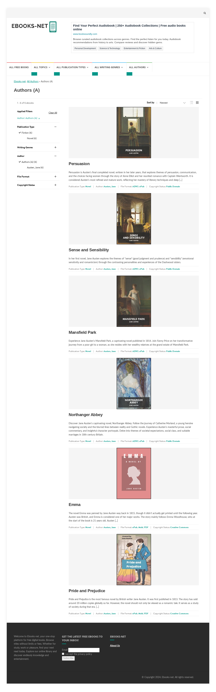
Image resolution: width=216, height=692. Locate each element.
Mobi (140, 527)
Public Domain (173, 186)
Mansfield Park (82, 332)
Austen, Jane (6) (35, 167)
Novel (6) (32, 138)
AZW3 (135, 186)
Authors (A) (47, 81)
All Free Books (19, 67)
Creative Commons (179, 527)
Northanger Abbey (85, 414)
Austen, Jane (110, 186)
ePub (141, 186)
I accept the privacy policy (78, 654)
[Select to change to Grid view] (197, 103)
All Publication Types (71, 67)
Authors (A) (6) (29, 162)
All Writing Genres (107, 67)
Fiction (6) (27, 132)
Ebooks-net (20, 81)
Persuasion (79, 163)
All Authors (137, 67)
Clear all (53, 112)
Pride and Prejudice (87, 590)
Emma (74, 504)
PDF (146, 527)
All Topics (40, 67)
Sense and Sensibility (89, 250)
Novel (88, 186)
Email (65, 650)
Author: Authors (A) (27, 118)
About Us (115, 646)
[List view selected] (191, 103)
